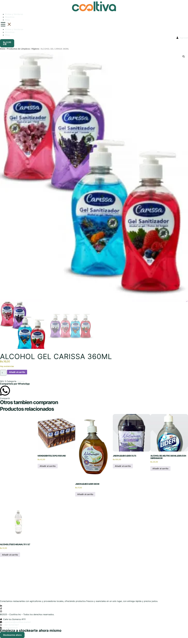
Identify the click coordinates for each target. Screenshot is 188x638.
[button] (94, 24)
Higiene (35, 48)
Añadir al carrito (17, 372)
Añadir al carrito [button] (48, 466)
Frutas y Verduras (14, 14)
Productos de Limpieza (18, 48)
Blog (7, 19)
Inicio (2, 48)
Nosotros (9, 17)
